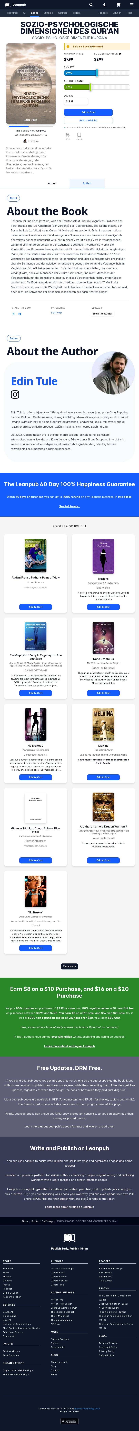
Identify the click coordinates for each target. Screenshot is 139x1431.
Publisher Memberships (16, 1374)
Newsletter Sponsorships (17, 1324)
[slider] (97, 73)
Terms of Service (108, 1343)
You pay (68, 96)
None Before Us (103, 659)
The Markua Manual (62, 1320)
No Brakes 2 (36, 745)
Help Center (105, 1280)
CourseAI (8, 1312)
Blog (53, 1366)
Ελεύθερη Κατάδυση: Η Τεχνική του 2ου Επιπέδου (36, 657)
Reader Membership (115, 127)
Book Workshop (11, 1351)
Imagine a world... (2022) (112, 1312)
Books (34, 12)
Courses (62, 12)
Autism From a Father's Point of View (36, 577)
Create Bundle (59, 1276)
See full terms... (69, 506)
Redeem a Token (12, 1297)
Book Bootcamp (11, 1355)
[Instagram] (15, 394)
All (24, 12)
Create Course (59, 1280)
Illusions (103, 578)
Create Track (58, 1284)
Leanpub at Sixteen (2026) (113, 1304)
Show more (69, 966)
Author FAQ (57, 1299)
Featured (12, 12)
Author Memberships (62, 1268)
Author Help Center (61, 1304)
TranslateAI (9, 1336)
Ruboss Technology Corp (87, 1408)
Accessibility (58, 1347)
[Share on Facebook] (20, 314)
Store (25, 1221)
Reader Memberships (111, 1268)
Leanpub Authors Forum (64, 1308)
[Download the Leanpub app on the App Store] (69, 1421)
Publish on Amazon (13, 1332)
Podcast (103, 12)
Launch (117, 12)
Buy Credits (105, 1272)
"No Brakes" (36, 912)
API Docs (56, 1324)
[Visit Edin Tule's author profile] (113, 373)
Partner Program (60, 1339)
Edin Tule (33, 141)
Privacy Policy (107, 1351)
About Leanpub (59, 1362)
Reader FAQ (105, 1276)
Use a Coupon (10, 1293)
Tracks (77, 12)
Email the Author (102, 313)
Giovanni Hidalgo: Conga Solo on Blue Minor (35, 830)
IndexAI (7, 1320)
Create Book (58, 1272)
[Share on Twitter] (14, 314)
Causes (55, 1343)
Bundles (48, 12)
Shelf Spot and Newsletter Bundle (21, 1328)
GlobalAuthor (10, 1316)
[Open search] (91, 5)
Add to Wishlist (88, 120)
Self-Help (56, 312)
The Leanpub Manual (62, 1312)
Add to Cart (88, 112)
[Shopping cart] (118, 5)
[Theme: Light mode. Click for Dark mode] (105, 5)
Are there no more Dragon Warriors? (103, 826)
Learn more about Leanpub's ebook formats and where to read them (69, 1126)
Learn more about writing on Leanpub (69, 1046)
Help (129, 12)
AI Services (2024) (109, 1308)
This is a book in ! (88, 46)
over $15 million (61, 1036)
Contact (55, 1370)
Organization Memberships (18, 1370)
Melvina (103, 745)
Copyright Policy (108, 1347)
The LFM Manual (60, 1316)
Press (54, 1374)
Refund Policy (106, 1355)
